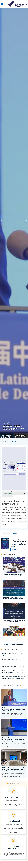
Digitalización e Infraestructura (13, 847)
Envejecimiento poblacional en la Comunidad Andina (11, 660)
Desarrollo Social (13, 821)
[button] (26, 220)
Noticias (5, 423)
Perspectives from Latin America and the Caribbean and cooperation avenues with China (13, 666)
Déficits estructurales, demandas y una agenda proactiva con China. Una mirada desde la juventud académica (13, 654)
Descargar (15, 549)
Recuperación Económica (13, 797)
